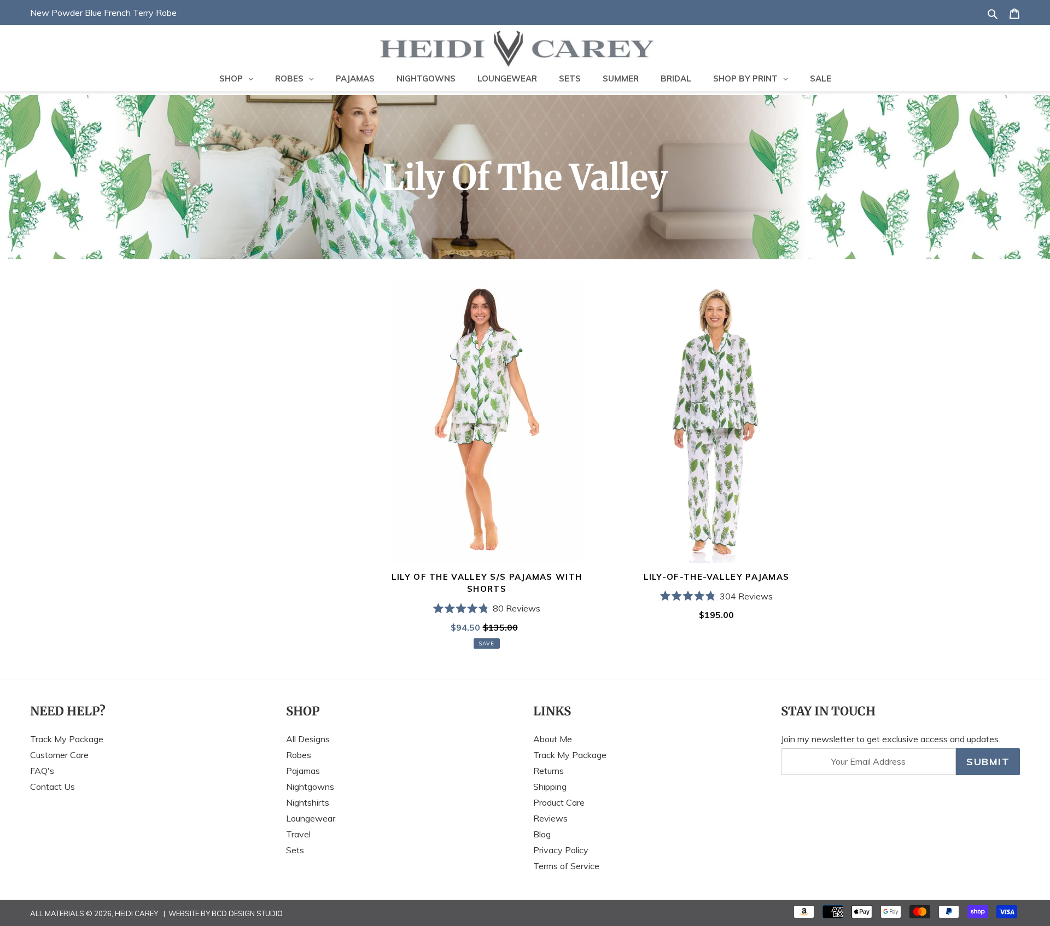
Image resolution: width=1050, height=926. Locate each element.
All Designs (308, 738)
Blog (542, 834)
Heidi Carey (136, 913)
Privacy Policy (560, 850)
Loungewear (310, 818)
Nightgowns (310, 786)
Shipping (550, 786)
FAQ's (42, 770)
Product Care (559, 802)
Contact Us (52, 786)
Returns (548, 770)
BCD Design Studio (247, 913)
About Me (552, 738)
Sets (295, 850)
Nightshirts (307, 802)
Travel (298, 834)
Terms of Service (566, 865)
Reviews (550, 818)
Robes (298, 754)
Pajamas (303, 770)
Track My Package (66, 738)
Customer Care (59, 754)
